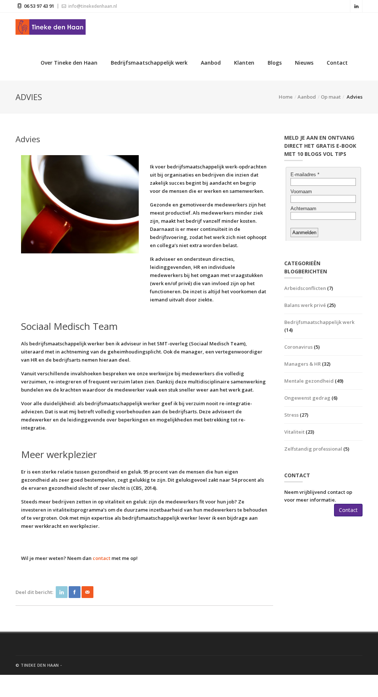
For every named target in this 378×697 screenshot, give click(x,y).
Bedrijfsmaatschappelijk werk (149, 62)
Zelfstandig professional (313, 448)
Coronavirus (298, 347)
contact (101, 558)
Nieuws (304, 62)
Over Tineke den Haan (69, 62)
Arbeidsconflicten (305, 288)
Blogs (275, 62)
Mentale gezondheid (309, 380)
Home (286, 96)
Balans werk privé (305, 305)
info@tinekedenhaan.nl (92, 6)
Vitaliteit (294, 431)
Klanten (244, 62)
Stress (291, 414)
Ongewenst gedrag (307, 397)
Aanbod (211, 62)
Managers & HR (302, 364)
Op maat (331, 96)
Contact (337, 62)
